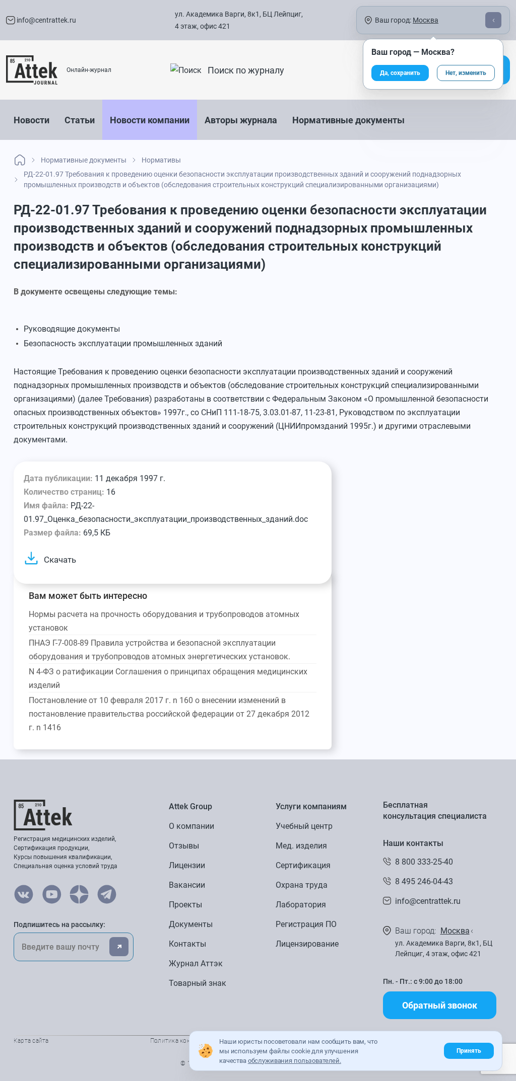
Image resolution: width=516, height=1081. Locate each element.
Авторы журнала (241, 120)
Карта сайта (31, 1040)
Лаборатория (301, 904)
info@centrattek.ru (45, 20)
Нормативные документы (348, 120)
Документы (191, 924)
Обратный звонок (439, 1005)
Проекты (185, 904)
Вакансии (187, 885)
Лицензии (187, 865)
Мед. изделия (301, 846)
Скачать (60, 560)
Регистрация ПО (306, 924)
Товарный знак (197, 983)
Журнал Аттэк (196, 963)
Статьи (79, 120)
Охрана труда (302, 885)
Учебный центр (304, 826)
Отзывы (184, 846)
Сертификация (303, 865)
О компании (191, 826)
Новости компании (149, 120)
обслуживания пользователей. (294, 1060)
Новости (31, 120)
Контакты (187, 944)
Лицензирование (307, 944)
